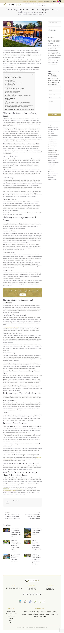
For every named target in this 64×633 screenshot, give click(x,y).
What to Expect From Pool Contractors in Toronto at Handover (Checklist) (53, 62)
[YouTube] (27, 594)
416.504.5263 (53, 1)
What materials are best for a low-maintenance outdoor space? (18, 103)
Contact (22, 294)
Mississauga (25, 613)
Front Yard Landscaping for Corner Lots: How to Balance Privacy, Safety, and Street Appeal (36, 558)
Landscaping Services (52, 156)
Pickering (47, 614)
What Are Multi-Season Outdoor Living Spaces (14, 75)
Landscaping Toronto (52, 158)
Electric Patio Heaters (11, 81)
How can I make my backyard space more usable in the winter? (18, 102)
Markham (43, 611)
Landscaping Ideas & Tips (53, 154)
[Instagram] (30, 594)
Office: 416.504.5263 (31, 588)
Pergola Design (51, 164)
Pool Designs (51, 169)
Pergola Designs (51, 166)
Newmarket (54, 613)
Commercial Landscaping (53, 129)
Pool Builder (50, 167)
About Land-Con (11, 616)
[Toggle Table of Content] (32, 74)
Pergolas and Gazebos (11, 84)
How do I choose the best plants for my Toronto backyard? (17, 107)
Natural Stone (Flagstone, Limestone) (13, 91)
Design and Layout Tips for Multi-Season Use (14, 96)
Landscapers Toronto (52, 146)
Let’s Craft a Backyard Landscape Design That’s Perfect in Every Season (19, 109)
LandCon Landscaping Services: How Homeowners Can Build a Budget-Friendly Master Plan (36, 545)
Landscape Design (52, 141)
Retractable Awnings (10, 85)
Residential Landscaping (53, 173)
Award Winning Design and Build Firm (29, 1)
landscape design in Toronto (9, 490)
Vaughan (26, 611)
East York (39, 613)
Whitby (52, 614)
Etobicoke (49, 611)
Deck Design (51, 133)
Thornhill (48, 613)
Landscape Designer (52, 142)
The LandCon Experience (11, 613)
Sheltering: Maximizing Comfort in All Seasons (14, 83)
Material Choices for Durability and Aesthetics (14, 89)
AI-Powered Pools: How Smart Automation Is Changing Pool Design (54, 57)
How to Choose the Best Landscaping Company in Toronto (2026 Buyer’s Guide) (16, 531)
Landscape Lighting (52, 144)
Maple (43, 613)
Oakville (54, 611)
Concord (30, 614)
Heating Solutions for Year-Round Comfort (13, 77)
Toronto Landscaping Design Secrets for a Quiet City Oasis (37, 530)
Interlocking (50, 137)
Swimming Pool (51, 177)
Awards (11, 618)
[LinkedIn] (33, 594)
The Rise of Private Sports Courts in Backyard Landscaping (15, 557)
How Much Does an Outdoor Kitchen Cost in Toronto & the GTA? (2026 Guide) (54, 47)
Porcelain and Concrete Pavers (12, 92)
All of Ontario (43, 616)
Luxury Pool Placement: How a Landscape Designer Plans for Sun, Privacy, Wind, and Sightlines (15, 545)
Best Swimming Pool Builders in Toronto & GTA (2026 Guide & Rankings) (54, 42)
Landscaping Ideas (52, 152)
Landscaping (51, 148)
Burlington (36, 614)
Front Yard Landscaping (53, 135)
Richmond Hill (32, 611)
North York (42, 614)
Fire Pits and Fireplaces (11, 78)
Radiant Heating (9, 80)
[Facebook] (24, 594)
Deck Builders (51, 131)
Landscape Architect (52, 139)
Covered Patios (9, 87)
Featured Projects (11, 611)
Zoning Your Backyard (11, 98)
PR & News (50, 171)
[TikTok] (40, 594)
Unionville (36, 616)
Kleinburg (24, 614)
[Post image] (6, 530)
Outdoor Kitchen (51, 160)
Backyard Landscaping (53, 127)
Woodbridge (32, 613)
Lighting (8, 99)
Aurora (38, 611)
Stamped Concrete (52, 175)
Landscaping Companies (53, 150)
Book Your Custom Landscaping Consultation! (16, 88)
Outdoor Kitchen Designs (53, 162)
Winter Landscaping (52, 179)
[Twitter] (37, 594)
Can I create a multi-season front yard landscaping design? (17, 106)
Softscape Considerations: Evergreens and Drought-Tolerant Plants (19, 95)
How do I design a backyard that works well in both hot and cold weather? (20, 105)
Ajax (57, 614)
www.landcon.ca (50, 589)
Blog (11, 622)
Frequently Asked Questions (10, 101)
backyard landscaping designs (11, 327)
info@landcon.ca (47, 1)
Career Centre (40, 1)
